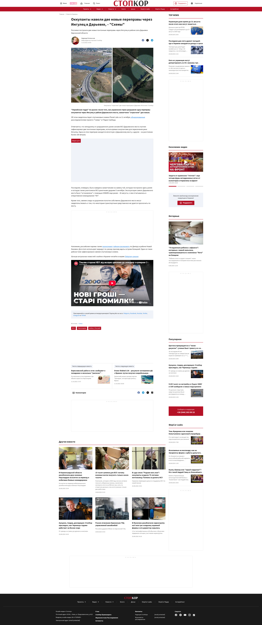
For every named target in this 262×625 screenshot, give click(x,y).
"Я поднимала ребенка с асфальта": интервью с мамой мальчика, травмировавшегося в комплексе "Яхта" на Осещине (186, 251)
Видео (99, 9)
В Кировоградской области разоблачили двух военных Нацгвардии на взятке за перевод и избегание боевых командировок (74, 476)
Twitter (145, 313)
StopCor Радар (160, 9)
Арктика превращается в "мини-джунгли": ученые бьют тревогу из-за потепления (185, 348)
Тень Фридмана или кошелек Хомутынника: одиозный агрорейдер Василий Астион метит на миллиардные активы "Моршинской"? (185, 435)
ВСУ (73, 328)
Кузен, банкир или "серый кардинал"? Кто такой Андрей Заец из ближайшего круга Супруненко (185, 472)
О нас (97, 612)
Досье (133, 9)
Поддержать (182, 3)
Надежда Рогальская (88, 38)
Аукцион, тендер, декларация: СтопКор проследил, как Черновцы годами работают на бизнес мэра (75, 525)
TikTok (83, 315)
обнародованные (138, 117)
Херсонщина (82, 328)
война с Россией (94, 328)
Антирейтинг (174, 9)
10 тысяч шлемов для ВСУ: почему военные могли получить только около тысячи (111, 475)
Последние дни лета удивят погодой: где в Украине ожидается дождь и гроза (186, 42)
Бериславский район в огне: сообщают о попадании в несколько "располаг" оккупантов (88, 373)
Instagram (76, 315)
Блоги (124, 9)
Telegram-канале (131, 256)
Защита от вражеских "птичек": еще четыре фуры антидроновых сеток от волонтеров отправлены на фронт (184, 178)
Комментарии (81, 393)
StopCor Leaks (145, 9)
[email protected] (74, 620)
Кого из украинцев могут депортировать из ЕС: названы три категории (183, 63)
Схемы (80, 324)
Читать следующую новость (124, 366)
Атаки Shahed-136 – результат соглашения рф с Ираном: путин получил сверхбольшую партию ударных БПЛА (133, 373)
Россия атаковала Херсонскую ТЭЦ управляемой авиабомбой (109, 524)
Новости (111, 9)
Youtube (139, 313)
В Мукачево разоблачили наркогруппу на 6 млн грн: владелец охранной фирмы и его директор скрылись (148, 525)
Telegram (126, 313)
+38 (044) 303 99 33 (186, 412)
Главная (61, 14)
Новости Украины (71, 14)
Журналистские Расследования (106, 618)
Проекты (86, 9)
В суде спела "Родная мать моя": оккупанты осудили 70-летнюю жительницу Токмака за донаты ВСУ (147, 475)
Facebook (133, 313)
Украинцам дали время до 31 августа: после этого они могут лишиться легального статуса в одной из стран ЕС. (185, 24)
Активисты (99, 621)
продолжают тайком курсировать (116, 246)
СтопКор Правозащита (103, 615)
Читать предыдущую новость (82, 366)
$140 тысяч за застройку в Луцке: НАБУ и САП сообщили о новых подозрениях (185, 385)
